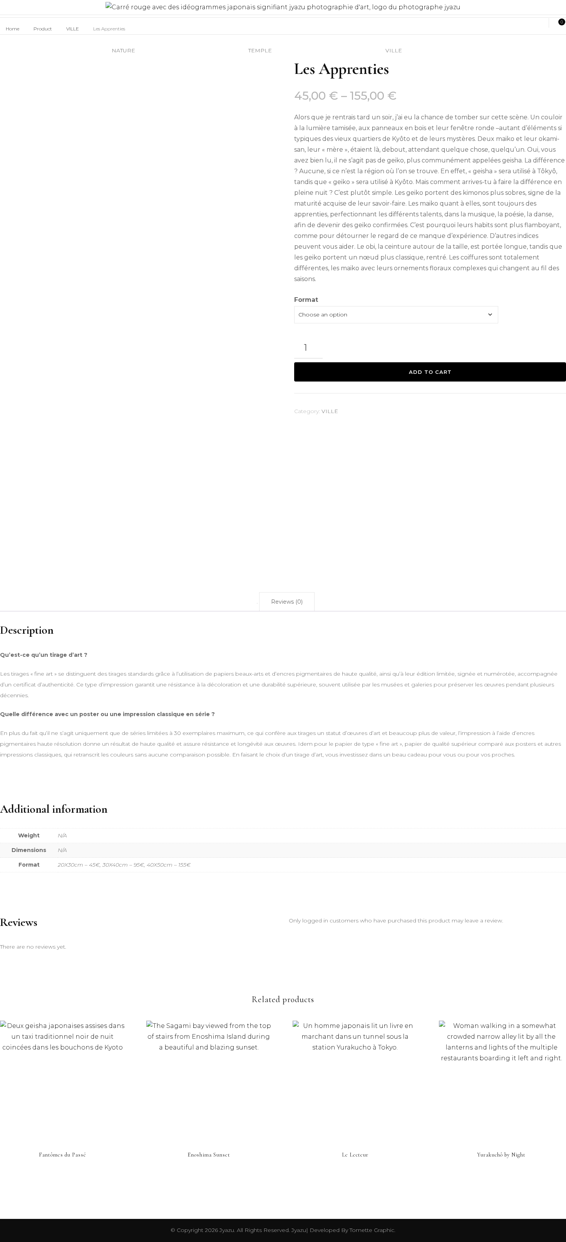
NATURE (123, 50)
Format (306, 299)
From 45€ (62, 1075)
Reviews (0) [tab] (287, 601)
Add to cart (430, 372)
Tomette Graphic (371, 1230)
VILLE (330, 411)
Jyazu (226, 1230)
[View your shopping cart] (557, 23)
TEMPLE (260, 50)
